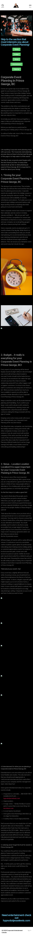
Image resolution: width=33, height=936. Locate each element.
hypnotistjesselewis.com (11, 798)
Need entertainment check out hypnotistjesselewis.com (16, 918)
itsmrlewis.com (8, 808)
